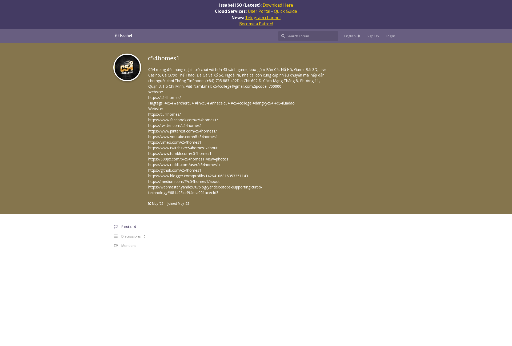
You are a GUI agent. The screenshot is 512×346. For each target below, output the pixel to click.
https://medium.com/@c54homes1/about (184, 181)
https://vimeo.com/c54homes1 (174, 142)
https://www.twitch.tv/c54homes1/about (183, 147)
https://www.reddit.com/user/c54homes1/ (184, 164)
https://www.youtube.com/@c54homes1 (183, 136)
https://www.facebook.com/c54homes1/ (183, 119)
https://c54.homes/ (164, 97)
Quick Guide (285, 11)
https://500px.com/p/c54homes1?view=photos (188, 159)
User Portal (259, 11)
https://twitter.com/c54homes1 (175, 125)
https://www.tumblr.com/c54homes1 (179, 153)
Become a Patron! (256, 24)
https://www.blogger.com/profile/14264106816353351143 (198, 175)
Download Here (278, 5)
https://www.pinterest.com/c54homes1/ (182, 131)
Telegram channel (263, 18)
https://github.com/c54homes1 (174, 170)
